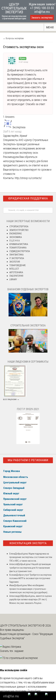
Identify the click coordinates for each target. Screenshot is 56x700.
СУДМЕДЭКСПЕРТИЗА (19, 251)
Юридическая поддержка (28, 198)
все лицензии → (11, 399)
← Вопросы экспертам (13, 38)
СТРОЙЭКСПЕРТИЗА (18, 226)
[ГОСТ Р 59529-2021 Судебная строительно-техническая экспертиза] (28, 443)
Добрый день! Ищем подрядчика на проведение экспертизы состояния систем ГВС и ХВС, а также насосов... (30, 557)
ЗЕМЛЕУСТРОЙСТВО (18, 230)
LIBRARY (13, 279)
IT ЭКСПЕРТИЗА (16, 258)
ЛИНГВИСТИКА (16, 254)
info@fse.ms (42, 12)
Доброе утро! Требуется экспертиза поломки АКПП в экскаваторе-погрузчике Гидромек (30, 578)
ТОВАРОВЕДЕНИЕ (17, 265)
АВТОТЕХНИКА (16, 272)
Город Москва (11, 471)
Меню (50, 27)
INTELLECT (14, 268)
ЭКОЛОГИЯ (14, 261)
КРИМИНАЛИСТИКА (18, 244)
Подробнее (34, 690)
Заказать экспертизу (42, 17)
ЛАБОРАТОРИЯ (16, 275)
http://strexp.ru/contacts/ (28, 178)
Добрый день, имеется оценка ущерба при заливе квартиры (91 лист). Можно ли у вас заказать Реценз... (30, 599)
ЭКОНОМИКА (15, 237)
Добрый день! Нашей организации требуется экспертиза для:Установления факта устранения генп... (30, 568)
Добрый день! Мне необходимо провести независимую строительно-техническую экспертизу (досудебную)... (29, 589)
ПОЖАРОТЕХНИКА (17, 247)
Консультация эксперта (28, 543)
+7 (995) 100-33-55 (42, 8)
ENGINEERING (15, 233)
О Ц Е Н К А (14, 240)
